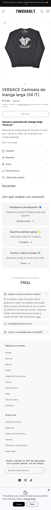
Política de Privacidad (15, 434)
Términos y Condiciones (16, 445)
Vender (8, 353)
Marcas (8, 364)
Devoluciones (23, 221)
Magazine (9, 428)
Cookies (9, 439)
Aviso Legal (10, 451)
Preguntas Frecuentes (15, 376)
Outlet (8, 370)
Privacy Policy (30, 499)
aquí (38, 317)
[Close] (48, 490)
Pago (7, 394)
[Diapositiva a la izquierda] (20, 84)
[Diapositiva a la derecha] (31, 84)
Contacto (9, 405)
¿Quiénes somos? (13, 422)
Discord (8, 358)
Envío (23, 263)
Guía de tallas (8, 185)
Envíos (8, 382)
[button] (3, 11)
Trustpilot (24, 242)
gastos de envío (24, 104)
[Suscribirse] (43, 470)
